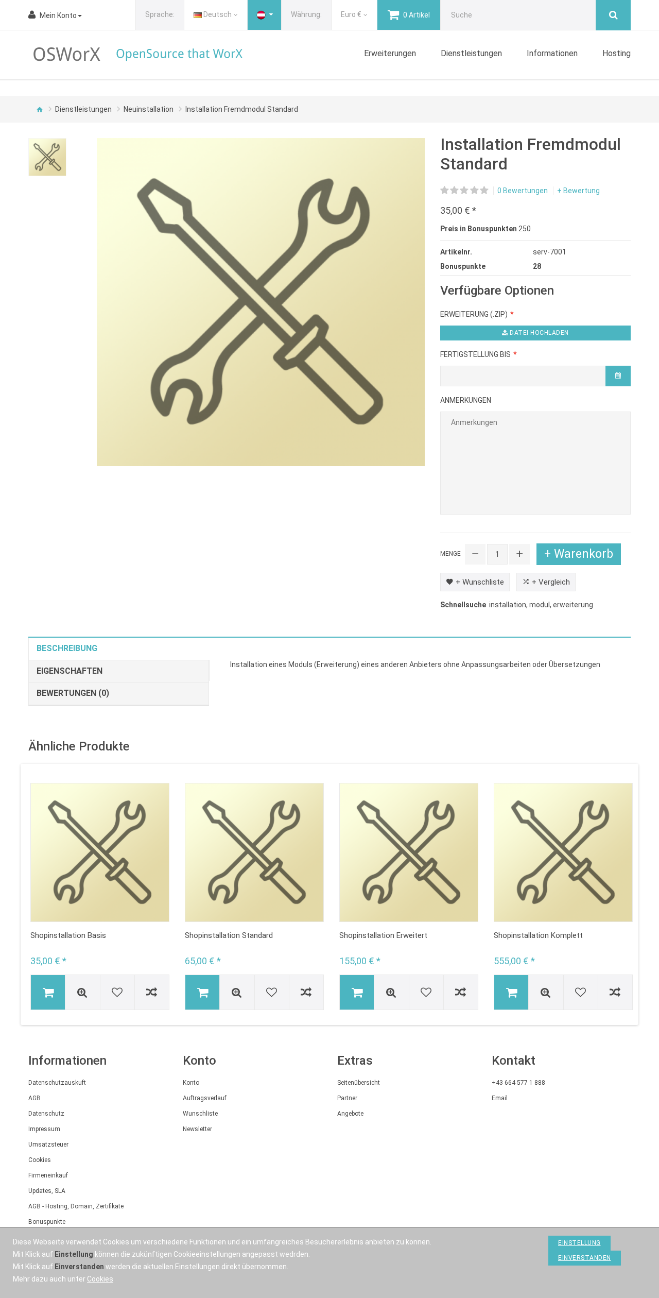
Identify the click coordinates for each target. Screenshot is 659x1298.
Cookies (39, 1160)
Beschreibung (67, 648)
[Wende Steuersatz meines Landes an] (265, 15)
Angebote (350, 1113)
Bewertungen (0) (73, 693)
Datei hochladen (538, 332)
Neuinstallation (149, 109)
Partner (347, 1098)
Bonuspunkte (46, 1221)
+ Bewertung (578, 190)
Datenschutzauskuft (57, 1082)
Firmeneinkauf (48, 1175)
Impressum (44, 1129)
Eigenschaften (69, 671)
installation (507, 605)
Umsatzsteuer (48, 1144)
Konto (191, 1082)
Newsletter (197, 1129)
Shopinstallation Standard (229, 935)
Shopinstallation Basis (68, 935)
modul (539, 605)
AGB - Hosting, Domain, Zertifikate (76, 1206)
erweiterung (573, 605)
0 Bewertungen (522, 190)
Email (500, 1098)
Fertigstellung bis (475, 354)
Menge (450, 553)
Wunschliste (200, 1113)
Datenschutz (46, 1113)
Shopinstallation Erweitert (383, 935)
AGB (34, 1098)
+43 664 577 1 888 (518, 1082)
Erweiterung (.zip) (474, 314)
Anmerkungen (465, 400)
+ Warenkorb (578, 554)
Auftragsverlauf (205, 1098)
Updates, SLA (46, 1190)
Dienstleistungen (83, 109)
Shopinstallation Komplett (538, 935)
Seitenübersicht (358, 1082)
